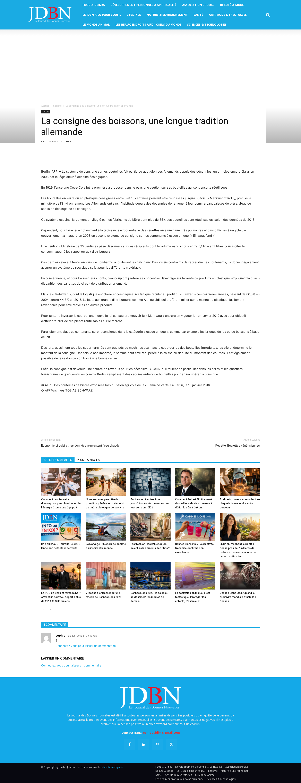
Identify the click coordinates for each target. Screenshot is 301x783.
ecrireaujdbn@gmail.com (161, 732)
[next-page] (50, 609)
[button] (268, 15)
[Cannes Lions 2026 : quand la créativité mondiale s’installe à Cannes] (240, 576)
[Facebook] (45, 157)
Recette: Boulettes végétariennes (237, 445)
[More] (92, 157)
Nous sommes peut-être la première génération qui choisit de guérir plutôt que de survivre (105, 503)
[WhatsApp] (73, 157)
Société (57, 105)
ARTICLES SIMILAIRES (58, 460)
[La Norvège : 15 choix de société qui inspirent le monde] (106, 527)
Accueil (45, 105)
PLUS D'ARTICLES (88, 460)
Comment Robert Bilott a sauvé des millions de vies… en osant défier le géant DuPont (194, 503)
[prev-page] (43, 609)
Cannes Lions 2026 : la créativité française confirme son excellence (194, 548)
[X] (55, 157)
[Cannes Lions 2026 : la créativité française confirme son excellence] (195, 527)
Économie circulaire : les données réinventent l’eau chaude (80, 445)
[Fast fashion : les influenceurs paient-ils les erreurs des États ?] (150, 527)
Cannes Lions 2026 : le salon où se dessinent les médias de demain (149, 597)
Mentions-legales (113, 767)
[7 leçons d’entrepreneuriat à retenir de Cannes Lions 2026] (106, 576)
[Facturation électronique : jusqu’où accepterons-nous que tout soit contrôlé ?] (150, 482)
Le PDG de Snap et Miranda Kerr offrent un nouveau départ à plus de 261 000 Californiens (61, 597)
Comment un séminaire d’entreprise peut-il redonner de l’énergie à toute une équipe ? (61, 503)
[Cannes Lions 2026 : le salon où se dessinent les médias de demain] (150, 576)
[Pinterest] (64, 157)
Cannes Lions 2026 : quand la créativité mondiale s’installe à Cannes (238, 597)
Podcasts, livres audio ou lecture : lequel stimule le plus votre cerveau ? (240, 503)
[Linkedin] (83, 157)
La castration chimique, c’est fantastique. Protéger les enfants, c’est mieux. (192, 597)
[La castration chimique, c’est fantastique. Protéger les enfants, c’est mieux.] (195, 576)
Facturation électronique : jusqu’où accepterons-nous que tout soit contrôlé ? (149, 503)
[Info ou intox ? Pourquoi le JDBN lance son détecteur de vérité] (61, 527)
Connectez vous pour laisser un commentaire (85, 645)
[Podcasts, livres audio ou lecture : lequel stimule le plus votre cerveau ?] (240, 482)
